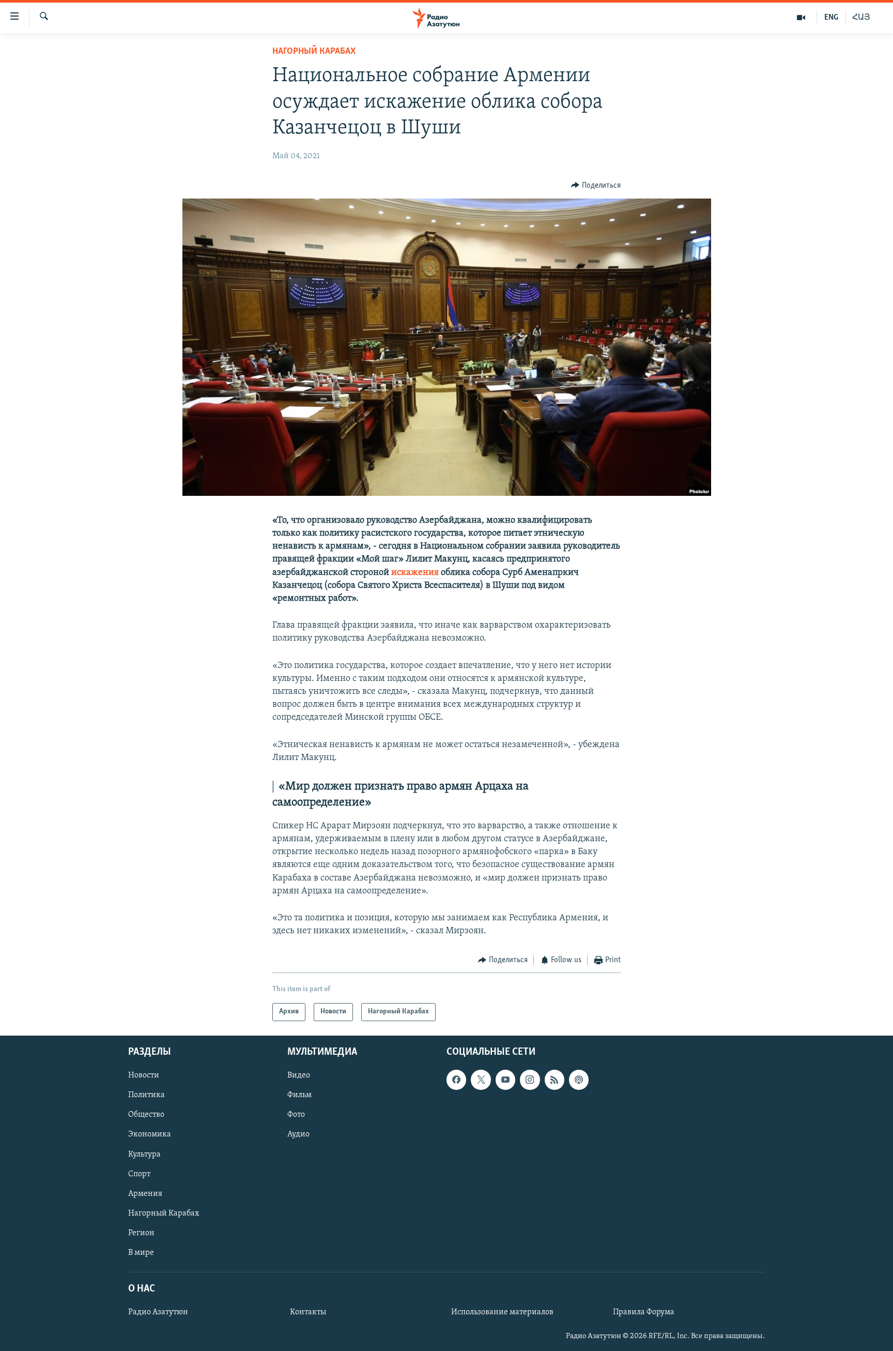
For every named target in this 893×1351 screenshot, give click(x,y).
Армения (145, 1193)
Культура (144, 1154)
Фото (296, 1115)
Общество (146, 1115)
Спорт (139, 1174)
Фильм (299, 1095)
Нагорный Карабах (314, 51)
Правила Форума (643, 1312)
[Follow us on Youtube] (505, 1079)
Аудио (298, 1134)
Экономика (149, 1134)
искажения (416, 573)
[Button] (596, 185)
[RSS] (554, 1079)
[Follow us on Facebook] (456, 1079)
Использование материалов (502, 1312)
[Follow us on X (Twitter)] (480, 1079)
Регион (141, 1233)
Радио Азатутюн (158, 1312)
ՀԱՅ (861, 17)
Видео (298, 1075)
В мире (141, 1253)
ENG (831, 17)
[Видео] (801, 17)
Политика (146, 1095)
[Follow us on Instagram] (530, 1079)
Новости (143, 1075)
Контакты (308, 1312)
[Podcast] (579, 1079)
